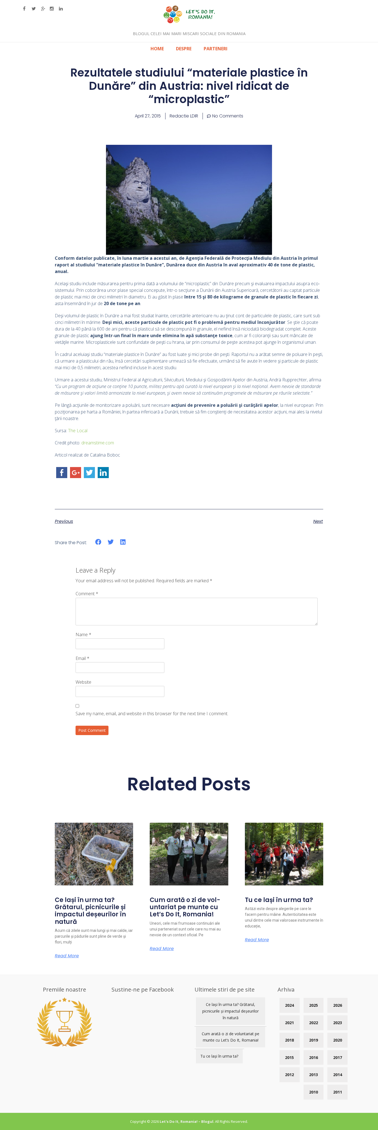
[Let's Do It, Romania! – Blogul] (189, 22)
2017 (337, 1057)
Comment (87, 594)
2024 (289, 1005)
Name (83, 634)
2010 (313, 1092)
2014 (337, 1074)
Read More (67, 956)
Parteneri (215, 49)
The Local (77, 431)
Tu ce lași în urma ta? (279, 900)
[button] (98, 542)
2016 (313, 1057)
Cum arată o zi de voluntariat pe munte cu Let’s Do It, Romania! (185, 907)
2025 (313, 1005)
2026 (337, 1005)
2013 (313, 1074)
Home (157, 49)
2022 (313, 1022)
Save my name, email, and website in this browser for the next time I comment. (152, 713)
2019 (313, 1040)
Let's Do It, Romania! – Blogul (186, 1121)
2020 (337, 1040)
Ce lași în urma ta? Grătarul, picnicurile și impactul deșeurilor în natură (90, 911)
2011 (337, 1092)
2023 (337, 1022)
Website (83, 682)
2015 (289, 1057)
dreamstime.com (97, 443)
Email (82, 658)
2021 (289, 1022)
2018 (289, 1040)
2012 (289, 1074)
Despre (183, 49)
